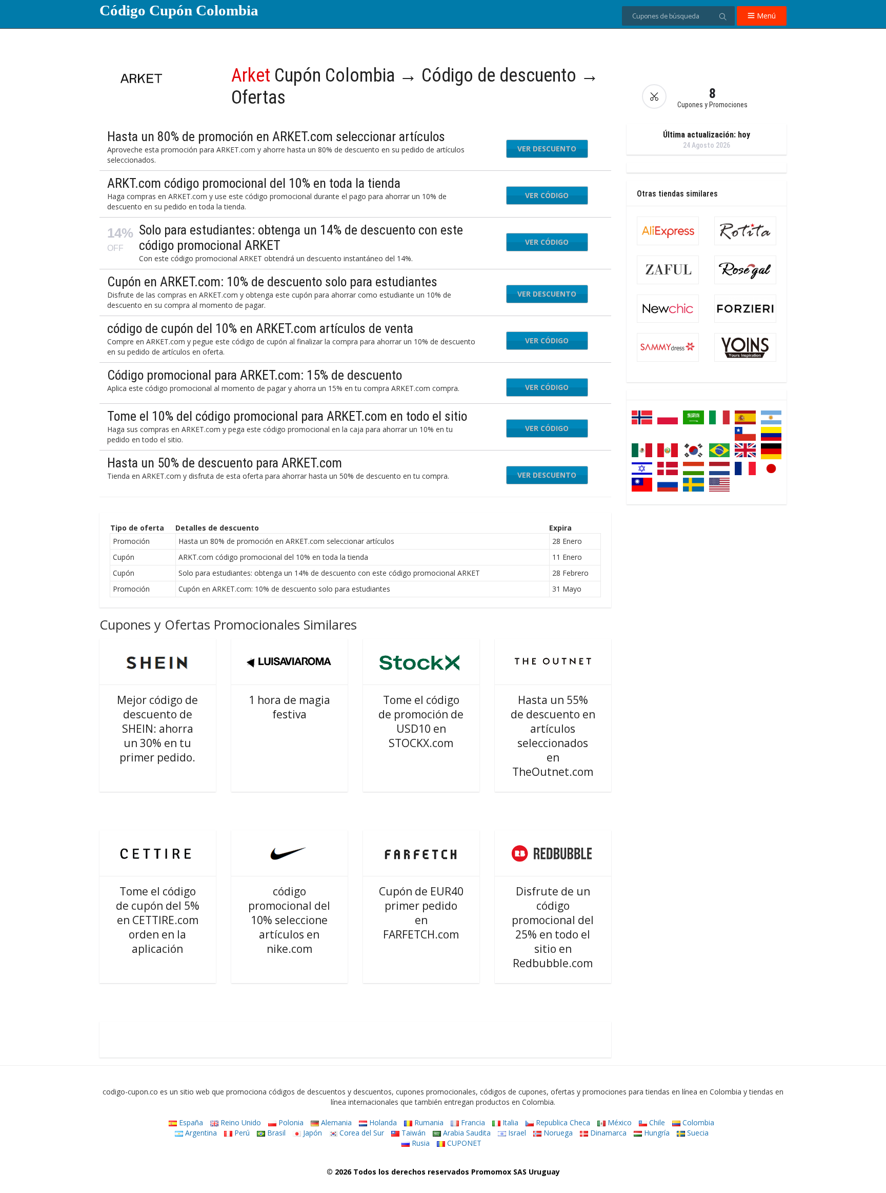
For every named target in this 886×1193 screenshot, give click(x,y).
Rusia (420, 1143)
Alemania (335, 1122)
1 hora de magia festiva (289, 707)
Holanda (382, 1122)
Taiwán (412, 1133)
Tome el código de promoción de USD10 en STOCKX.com (421, 721)
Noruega (557, 1133)
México (619, 1122)
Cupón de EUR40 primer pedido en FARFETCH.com (421, 913)
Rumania (428, 1122)
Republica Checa (562, 1122)
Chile (656, 1122)
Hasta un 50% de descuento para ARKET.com (224, 463)
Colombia (697, 1122)
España (190, 1122)
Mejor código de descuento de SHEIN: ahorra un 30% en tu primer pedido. (157, 729)
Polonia (290, 1122)
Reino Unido (239, 1122)
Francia (472, 1122)
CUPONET (463, 1143)
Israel (516, 1133)
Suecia (697, 1133)
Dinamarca (607, 1133)
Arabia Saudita (466, 1133)
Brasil (275, 1133)
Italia (509, 1122)
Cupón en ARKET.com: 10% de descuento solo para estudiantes (272, 281)
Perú (241, 1133)
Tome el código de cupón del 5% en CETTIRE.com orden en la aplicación (157, 920)
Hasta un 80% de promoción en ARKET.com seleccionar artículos (276, 136)
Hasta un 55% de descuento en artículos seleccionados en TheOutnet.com (553, 736)
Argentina (200, 1133)
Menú (765, 16)
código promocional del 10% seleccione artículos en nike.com (289, 920)
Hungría (656, 1133)
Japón (311, 1133)
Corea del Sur (360, 1133)
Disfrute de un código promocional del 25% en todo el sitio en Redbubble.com (553, 927)
